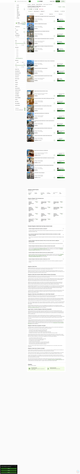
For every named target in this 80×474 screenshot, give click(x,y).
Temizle (24, 28)
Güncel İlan (41, 14)
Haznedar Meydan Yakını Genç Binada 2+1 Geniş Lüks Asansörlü (44, 157)
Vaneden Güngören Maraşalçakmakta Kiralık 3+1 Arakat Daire (44, 38)
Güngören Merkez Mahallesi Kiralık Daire (44, 202)
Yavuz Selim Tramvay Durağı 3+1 (39, 172)
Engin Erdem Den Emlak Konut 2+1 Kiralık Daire (41, 113)
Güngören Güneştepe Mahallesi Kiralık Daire (31, 215)
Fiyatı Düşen (32, 14)
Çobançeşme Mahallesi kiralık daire (33, 307)
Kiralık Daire (33, 4)
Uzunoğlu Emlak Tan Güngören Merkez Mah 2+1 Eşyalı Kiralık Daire (44, 16)
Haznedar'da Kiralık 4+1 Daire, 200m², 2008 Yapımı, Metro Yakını (44, 98)
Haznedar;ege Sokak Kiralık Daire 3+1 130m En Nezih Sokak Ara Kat (44, 121)
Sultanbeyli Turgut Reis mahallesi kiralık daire (55, 359)
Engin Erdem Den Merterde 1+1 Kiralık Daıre (41, 150)
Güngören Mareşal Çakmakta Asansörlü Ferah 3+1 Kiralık (43, 75)
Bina (17, 10)
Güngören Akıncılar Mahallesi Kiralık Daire (44, 208)
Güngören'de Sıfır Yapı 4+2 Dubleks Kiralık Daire (41, 31)
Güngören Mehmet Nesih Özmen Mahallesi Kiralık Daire (31, 220)
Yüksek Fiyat (60, 14)
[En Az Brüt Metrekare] (15, 65)
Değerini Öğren (52, 1)
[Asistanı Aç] (78, 471)
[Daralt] (16, 8)
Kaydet (60, 6)
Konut (18, 8)
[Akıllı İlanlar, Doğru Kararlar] (39, 1)
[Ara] (30, 1)
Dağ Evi (18, 13)
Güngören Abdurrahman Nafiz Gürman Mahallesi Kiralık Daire (31, 209)
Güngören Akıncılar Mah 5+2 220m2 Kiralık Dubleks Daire (43, 135)
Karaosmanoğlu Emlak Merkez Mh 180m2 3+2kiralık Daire (43, 128)
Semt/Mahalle (17, 35)
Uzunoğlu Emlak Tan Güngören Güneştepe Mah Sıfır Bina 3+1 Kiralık (43, 46)
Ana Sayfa (29, 4)
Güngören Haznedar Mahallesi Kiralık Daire (31, 203)
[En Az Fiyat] (15, 43)
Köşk (17, 16)
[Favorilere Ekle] (54, 21)
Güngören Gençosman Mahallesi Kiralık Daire (56, 215)
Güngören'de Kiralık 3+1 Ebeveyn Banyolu (40, 68)
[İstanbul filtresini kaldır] (31, 9)
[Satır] (61, 11)
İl (15, 28)
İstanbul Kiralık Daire (39, 4)
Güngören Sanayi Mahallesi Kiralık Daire (43, 220)
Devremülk (18, 14)
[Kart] (62, 11)
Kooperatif (18, 15)
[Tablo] (64, 11)
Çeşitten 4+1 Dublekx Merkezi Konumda (40, 23)
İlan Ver (57, 1)
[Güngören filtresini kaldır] (37, 9)
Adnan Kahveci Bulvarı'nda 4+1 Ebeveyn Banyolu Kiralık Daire (43, 165)
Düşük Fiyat (51, 14)
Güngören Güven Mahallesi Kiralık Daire (56, 202)
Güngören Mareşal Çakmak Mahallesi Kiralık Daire (56, 208)
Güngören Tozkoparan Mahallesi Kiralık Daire (43, 215)
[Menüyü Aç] (15, 1)
